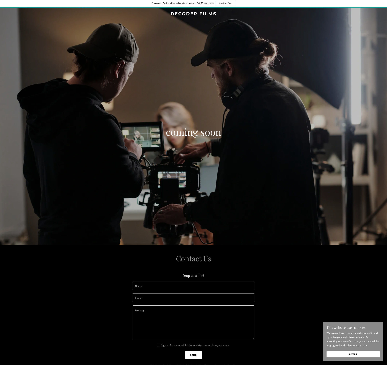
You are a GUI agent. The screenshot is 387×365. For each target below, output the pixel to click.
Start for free (225, 3)
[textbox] (193, 286)
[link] (193, 14)
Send (193, 354)
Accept (353, 354)
